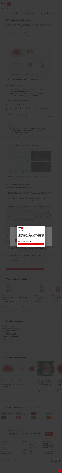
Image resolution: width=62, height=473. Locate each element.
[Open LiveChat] (59, 470)
